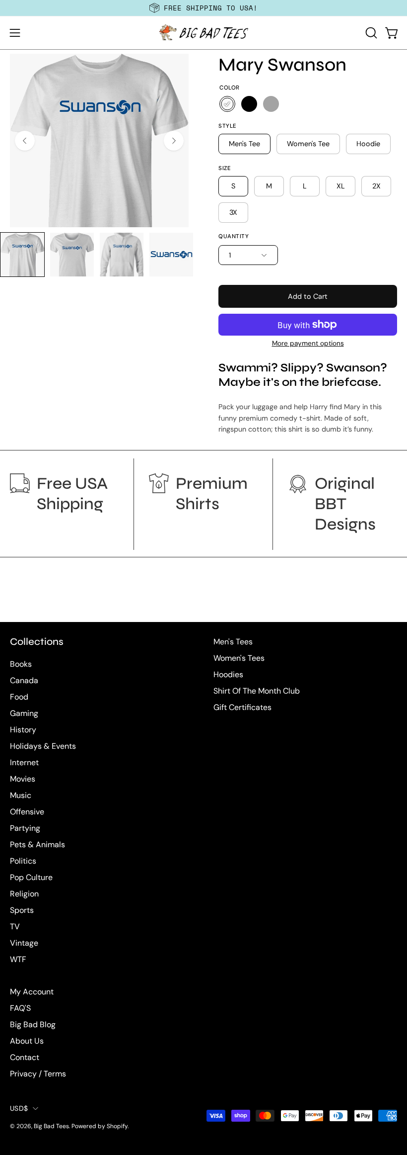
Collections (37, 641)
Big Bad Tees (51, 1126)
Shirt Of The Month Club (256, 691)
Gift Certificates (242, 707)
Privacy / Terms (38, 1073)
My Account (32, 991)
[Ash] (271, 104)
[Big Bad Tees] (203, 33)
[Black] (249, 104)
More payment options (308, 343)
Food (19, 697)
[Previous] (25, 141)
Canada (24, 680)
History (23, 729)
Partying (25, 828)
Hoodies (228, 674)
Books (21, 664)
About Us (27, 1041)
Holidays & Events (43, 746)
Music (20, 795)
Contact (24, 1057)
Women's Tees (239, 658)
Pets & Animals (37, 844)
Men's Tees (233, 641)
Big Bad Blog (33, 1024)
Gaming (24, 713)
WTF (18, 959)
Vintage (24, 943)
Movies (22, 779)
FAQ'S (20, 1008)
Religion (24, 893)
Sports (22, 910)
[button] (370, 33)
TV (15, 926)
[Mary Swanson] (22, 254)
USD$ (19, 1108)
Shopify (117, 1126)
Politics (23, 861)
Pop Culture (31, 877)
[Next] (174, 141)
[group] (203, 8)
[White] (227, 104)
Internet (24, 762)
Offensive (27, 811)
